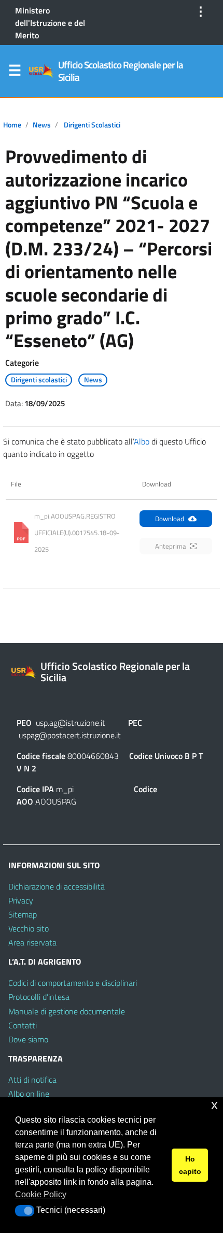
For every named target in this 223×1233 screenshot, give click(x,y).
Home (12, 125)
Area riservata (32, 942)
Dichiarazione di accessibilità (56, 886)
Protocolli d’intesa (38, 997)
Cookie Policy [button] (40, 1194)
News (42, 125)
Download (169, 518)
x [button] (214, 1105)
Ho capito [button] (190, 1165)
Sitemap (22, 914)
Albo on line (28, 1093)
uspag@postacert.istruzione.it (70, 735)
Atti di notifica (32, 1079)
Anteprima (170, 546)
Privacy (20, 900)
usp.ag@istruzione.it (70, 722)
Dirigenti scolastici (92, 125)
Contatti (22, 1025)
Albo (141, 441)
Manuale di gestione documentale (66, 1011)
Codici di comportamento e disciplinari (72, 983)
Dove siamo (28, 1039)
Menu (14, 72)
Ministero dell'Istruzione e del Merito (50, 22)
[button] (24, 1210)
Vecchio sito (28, 928)
